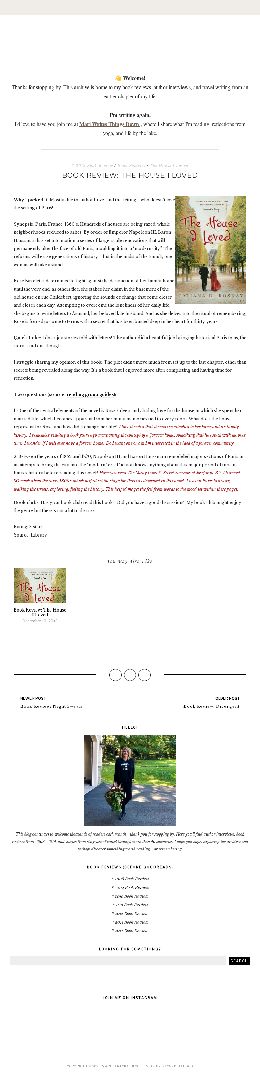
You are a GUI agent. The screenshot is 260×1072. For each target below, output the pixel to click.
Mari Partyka (115, 1066)
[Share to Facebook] (115, 675)
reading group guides (90, 394)
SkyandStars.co (177, 1066)
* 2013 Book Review (92, 165)
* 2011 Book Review (130, 904)
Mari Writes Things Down (109, 124)
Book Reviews (131, 165)
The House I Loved (169, 165)
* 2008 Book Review (130, 878)
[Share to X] (130, 675)
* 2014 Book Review (130, 930)
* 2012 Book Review (130, 913)
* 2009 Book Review (130, 887)
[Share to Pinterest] (144, 675)
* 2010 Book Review (130, 896)
